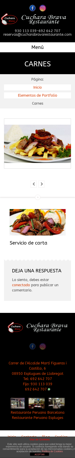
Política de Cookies (52, 451)
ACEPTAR (40, 454)
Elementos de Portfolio (37, 95)
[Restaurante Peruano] (33, 21)
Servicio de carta (28, 243)
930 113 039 (41, 384)
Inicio (37, 87)
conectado (21, 285)
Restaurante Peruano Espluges (37, 418)
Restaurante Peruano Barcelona (37, 412)
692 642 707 (41, 379)
